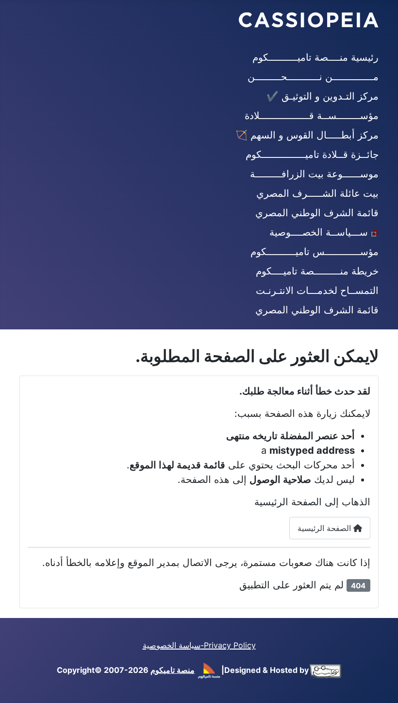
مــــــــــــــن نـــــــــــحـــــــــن (313, 77)
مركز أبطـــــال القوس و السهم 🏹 (307, 135)
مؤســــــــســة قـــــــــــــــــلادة (312, 115)
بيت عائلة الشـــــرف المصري (317, 193)
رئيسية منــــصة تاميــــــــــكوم (315, 57)
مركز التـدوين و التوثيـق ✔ (322, 96)
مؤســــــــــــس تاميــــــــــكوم (314, 251)
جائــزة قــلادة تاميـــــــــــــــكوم (312, 154)
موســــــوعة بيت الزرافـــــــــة (314, 174)
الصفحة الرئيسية (325, 528)
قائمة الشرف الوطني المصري (317, 213)
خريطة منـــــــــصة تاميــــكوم (317, 271)
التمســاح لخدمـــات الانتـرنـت (317, 290)
